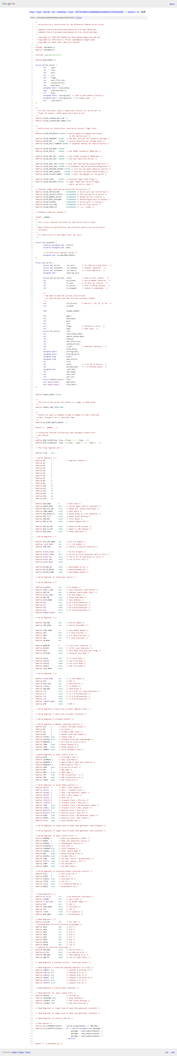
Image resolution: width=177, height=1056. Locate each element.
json (173, 1052)
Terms (27, 1052)
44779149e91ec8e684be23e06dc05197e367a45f (99, 11)
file (79, 18)
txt (166, 1052)
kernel (46, 11)
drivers (131, 11)
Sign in (172, 4)
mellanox (61, 11)
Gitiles (14, 1052)
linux (32, 11)
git (53, 11)
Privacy (21, 1052)
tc (138, 11)
